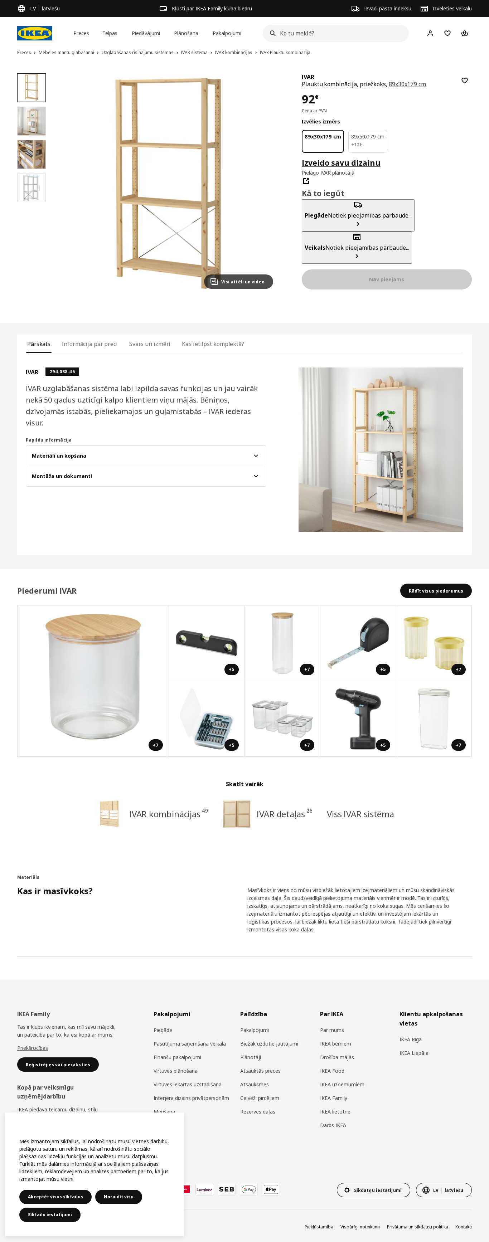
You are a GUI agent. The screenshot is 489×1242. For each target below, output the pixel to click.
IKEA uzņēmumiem (342, 1084)
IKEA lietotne (335, 1111)
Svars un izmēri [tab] (149, 344)
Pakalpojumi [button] (227, 33)
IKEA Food (332, 1070)
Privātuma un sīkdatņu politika (417, 1227)
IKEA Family (333, 1098)
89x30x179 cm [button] (407, 84)
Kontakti (463, 1227)
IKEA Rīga (411, 1039)
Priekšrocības (32, 1047)
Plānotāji (250, 1057)
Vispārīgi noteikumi (360, 1227)
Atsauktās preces (260, 1070)
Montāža (164, 1125)
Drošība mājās (337, 1057)
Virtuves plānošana (176, 1070)
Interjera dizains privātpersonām (191, 1098)
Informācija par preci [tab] (90, 344)
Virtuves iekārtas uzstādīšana (188, 1084)
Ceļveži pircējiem (259, 1098)
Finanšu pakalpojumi (177, 1057)
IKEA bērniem (335, 1043)
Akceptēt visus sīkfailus (55, 1197)
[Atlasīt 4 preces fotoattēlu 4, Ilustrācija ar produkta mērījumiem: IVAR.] (31, 188)
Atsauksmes (254, 1084)
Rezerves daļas (257, 1111)
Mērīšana (164, 1111)
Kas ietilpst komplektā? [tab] (213, 344)
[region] (168, 183)
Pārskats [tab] (38, 344)
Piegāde (163, 1030)
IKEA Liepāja (414, 1052)
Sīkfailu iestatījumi (50, 1215)
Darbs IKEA (333, 1125)
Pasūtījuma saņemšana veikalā (190, 1043)
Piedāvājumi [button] (146, 33)
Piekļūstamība (319, 1227)
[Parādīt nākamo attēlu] (264, 184)
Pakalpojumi (254, 1030)
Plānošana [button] (186, 33)
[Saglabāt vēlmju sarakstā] (464, 80)
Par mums (332, 1030)
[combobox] (334, 33)
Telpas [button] (109, 33)
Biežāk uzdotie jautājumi (269, 1043)
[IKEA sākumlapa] (34, 33)
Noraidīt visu (119, 1197)
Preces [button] (81, 33)
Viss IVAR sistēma (360, 814)
